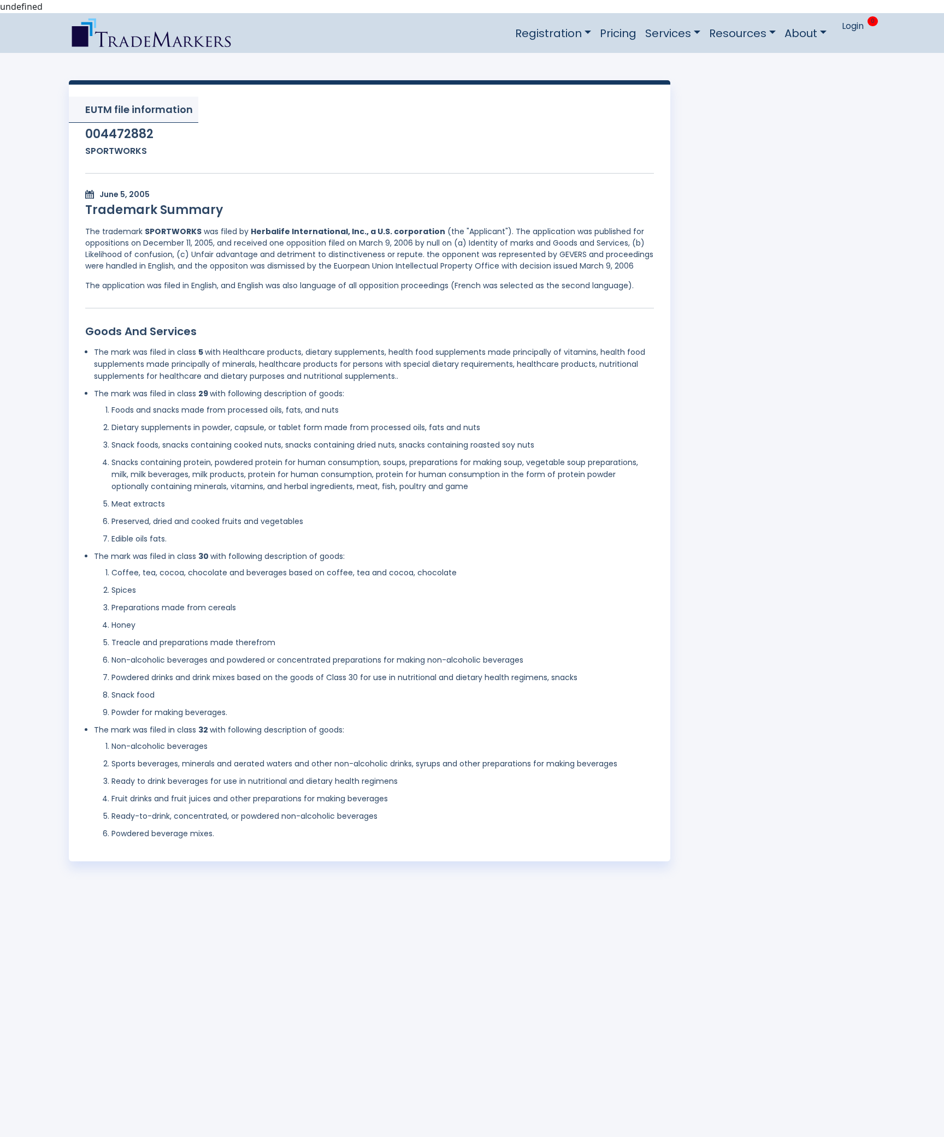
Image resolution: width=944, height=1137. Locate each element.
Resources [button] (737, 33)
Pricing (618, 33)
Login (853, 26)
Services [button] (668, 33)
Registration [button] (548, 33)
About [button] (800, 33)
